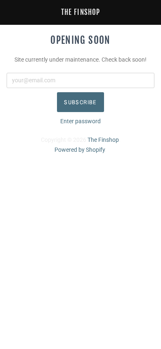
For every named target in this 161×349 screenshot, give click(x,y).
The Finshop (80, 12)
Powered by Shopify (79, 149)
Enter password (80, 121)
